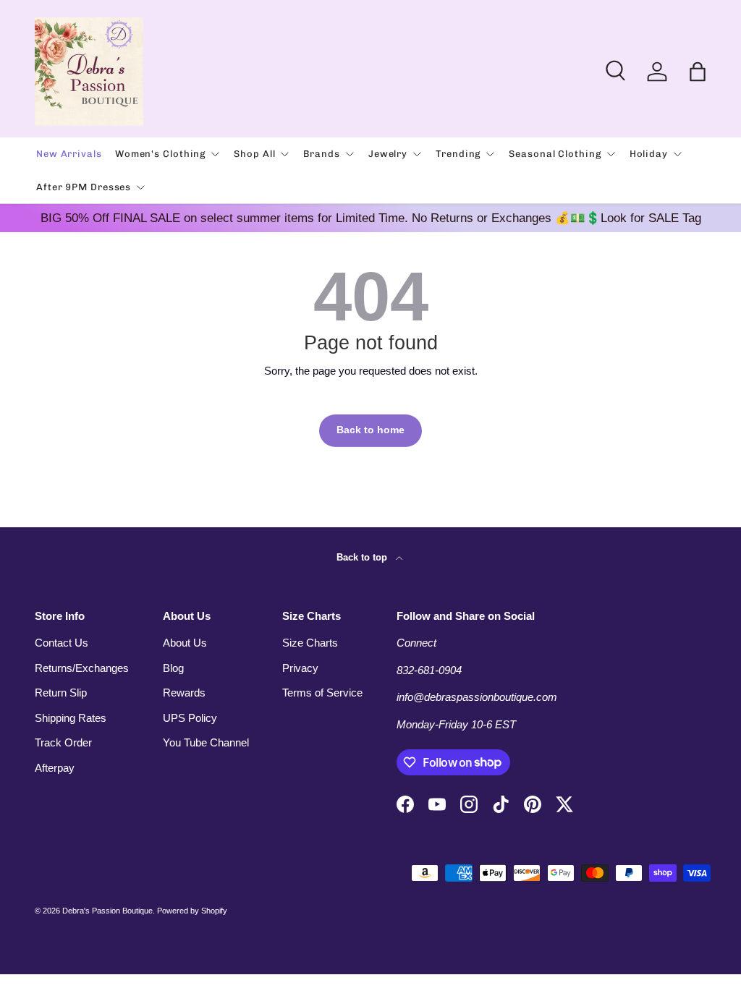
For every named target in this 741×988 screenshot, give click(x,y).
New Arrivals (69, 153)
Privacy (300, 668)
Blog (173, 668)
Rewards (184, 692)
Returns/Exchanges (82, 668)
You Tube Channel (206, 742)
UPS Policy (190, 718)
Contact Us (61, 642)
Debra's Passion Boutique (107, 910)
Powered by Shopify (192, 910)
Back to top (363, 557)
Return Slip (61, 692)
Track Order (63, 742)
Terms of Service (322, 692)
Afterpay (55, 768)
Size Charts (310, 642)
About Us (185, 642)
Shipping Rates (70, 718)
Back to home (370, 430)
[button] (698, 72)
